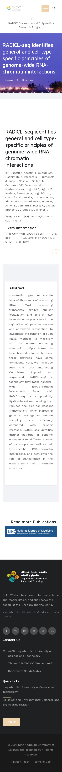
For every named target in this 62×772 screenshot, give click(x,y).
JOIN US (11, 721)
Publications (25, 80)
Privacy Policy (20, 761)
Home (9, 80)
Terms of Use (42, 761)
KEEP (31, 19)
